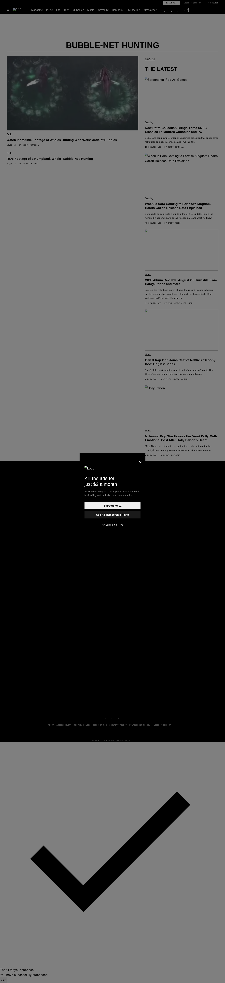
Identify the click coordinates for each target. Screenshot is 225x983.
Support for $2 (113, 505)
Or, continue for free (112, 524)
